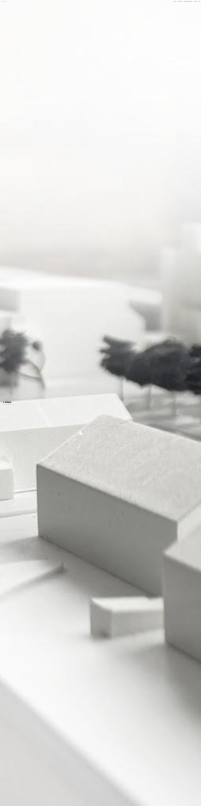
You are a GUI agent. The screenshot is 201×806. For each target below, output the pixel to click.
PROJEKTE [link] (180, 1)
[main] (101, 403)
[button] (199, 1)
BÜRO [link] (175, 1)
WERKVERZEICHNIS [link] (188, 1)
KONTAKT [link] (196, 1)
